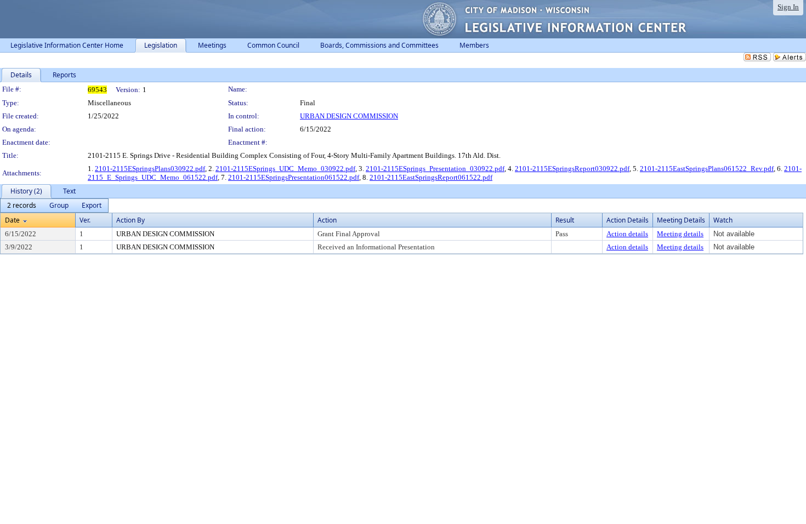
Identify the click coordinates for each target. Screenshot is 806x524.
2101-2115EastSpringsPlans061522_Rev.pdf (707, 168)
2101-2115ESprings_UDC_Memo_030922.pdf (285, 168)
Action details (627, 234)
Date (12, 220)
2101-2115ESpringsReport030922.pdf (572, 168)
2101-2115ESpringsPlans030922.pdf (150, 168)
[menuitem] (22, 205)
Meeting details (680, 234)
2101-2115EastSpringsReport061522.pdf (431, 177)
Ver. (85, 220)
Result (564, 220)
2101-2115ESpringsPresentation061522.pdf (293, 177)
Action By (130, 220)
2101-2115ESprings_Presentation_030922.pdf (435, 168)
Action (327, 220)
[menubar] (54, 205)
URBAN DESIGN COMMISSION (349, 116)
